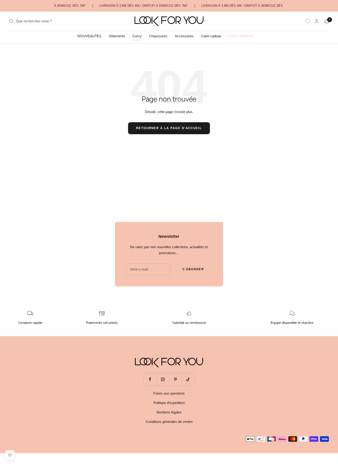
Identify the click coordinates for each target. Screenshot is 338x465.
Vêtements (117, 36)
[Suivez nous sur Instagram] (162, 379)
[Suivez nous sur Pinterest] (175, 379)
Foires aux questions (169, 393)
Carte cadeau (211, 36)
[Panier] (326, 21)
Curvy (137, 36)
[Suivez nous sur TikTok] (188, 379)
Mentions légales (169, 412)
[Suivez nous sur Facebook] (150, 379)
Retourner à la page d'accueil (169, 128)
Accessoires (184, 36)
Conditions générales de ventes (169, 422)
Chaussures (158, 36)
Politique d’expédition (169, 403)
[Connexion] (317, 21)
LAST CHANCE (241, 36)
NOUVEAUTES (89, 36)
